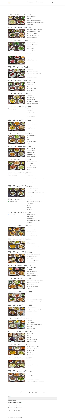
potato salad (29, 209)
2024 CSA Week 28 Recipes (20, 371)
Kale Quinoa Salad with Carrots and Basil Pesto (34, 324)
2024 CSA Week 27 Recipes (20, 358)
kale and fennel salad (30, 152)
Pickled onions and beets (31, 75)
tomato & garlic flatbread (31, 167)
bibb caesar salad (30, 108)
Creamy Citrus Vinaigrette (31, 141)
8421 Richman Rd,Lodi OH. (41, 2)
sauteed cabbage (30, 163)
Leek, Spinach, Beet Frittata (31, 16)
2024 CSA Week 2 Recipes (19, 27)
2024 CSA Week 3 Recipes (19, 41)
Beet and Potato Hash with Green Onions (34, 20)
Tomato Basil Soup (30, 203)
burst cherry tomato (30, 194)
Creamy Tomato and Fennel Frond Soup (33, 348)
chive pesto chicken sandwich (32, 33)
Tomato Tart (29, 288)
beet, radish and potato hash (32, 77)
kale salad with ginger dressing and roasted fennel (35, 192)
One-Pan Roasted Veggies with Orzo (33, 260)
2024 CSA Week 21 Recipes (20, 278)
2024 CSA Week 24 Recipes (20, 318)
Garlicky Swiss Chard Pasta (31, 135)
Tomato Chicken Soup (30, 322)
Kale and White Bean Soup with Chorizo (33, 31)
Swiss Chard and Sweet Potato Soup (33, 346)
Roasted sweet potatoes (31, 363)
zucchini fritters (29, 269)
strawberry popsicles (30, 69)
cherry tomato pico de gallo (31, 315)
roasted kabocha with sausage (32, 235)
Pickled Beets (29, 337)
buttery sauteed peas (30, 48)
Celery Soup (29, 335)
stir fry (28, 367)
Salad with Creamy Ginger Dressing (33, 282)
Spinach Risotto (29, 352)
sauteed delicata (30, 122)
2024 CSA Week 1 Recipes (19, 14)
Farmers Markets (21, 7)
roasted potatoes (30, 258)
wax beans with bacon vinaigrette (32, 188)
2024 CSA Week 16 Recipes (20, 212)
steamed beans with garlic (31, 165)
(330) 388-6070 (30, 2)
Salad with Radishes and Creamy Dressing (34, 73)
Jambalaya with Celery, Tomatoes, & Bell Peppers (35, 301)
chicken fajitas (29, 196)
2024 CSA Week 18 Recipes (20, 239)
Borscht (28, 86)
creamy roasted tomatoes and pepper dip (34, 309)
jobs (45, 7)
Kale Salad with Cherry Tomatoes (32, 286)
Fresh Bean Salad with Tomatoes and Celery (34, 299)
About (27, 7)
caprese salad (29, 114)
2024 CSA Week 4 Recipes (19, 54)
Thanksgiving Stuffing (30, 375)
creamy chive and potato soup (32, 156)
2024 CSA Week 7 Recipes (19, 93)
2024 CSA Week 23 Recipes (20, 305)
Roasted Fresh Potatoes (31, 180)
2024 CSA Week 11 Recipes (19, 146)
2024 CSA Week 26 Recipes (20, 344)
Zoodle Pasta (29, 95)
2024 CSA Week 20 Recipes (20, 265)
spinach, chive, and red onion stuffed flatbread (34, 29)
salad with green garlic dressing (32, 42)
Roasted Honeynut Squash (31, 214)
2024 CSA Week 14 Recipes (20, 186)
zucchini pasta (29, 222)
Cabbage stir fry (30, 143)
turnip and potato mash (31, 150)
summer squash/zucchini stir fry (32, 229)
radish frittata (29, 326)
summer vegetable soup (31, 154)
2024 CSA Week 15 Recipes (20, 199)
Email (9, 396)
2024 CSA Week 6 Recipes (19, 80)
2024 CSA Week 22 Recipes (20, 292)
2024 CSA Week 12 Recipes (20, 159)
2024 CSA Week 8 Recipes (19, 107)
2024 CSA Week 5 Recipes (19, 67)
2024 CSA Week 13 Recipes (20, 173)
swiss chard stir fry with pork (32, 311)
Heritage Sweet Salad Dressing (32, 256)
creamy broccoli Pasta (31, 116)
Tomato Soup (29, 320)
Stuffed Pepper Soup (30, 284)
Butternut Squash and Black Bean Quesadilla (34, 201)
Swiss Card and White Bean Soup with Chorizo (34, 295)
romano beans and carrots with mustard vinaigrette (35, 178)
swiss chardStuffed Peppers (31, 341)
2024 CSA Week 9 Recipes (19, 120)
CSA (8, 7)
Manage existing (17, 410)
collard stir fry (29, 18)
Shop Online (13, 7)
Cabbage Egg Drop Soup (31, 24)
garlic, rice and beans (30, 273)
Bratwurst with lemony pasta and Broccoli (34, 101)
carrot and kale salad (30, 46)
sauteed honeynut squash (31, 307)
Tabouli (28, 373)
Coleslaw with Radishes (31, 82)
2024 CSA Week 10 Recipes (20, 133)
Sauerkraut (29, 207)
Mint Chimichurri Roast (31, 99)
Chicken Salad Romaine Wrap (32, 161)
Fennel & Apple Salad (30, 112)
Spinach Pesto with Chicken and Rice (33, 379)
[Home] (9, 2)
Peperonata (29, 205)
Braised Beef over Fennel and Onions (33, 377)
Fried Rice (29, 169)
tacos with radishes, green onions (32, 44)
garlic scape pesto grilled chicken (32, 71)
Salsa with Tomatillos (30, 216)
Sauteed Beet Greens (30, 84)
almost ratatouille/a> (30, 182)
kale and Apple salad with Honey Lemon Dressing (35, 22)
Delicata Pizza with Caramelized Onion (33, 254)
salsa (28, 139)
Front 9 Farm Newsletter (13, 404)
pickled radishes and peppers (32, 271)
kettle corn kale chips (30, 97)
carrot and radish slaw (31, 262)
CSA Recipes (40, 7)
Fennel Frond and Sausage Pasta (32, 190)
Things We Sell (33, 7)
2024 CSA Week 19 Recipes (20, 252)
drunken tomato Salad (31, 148)
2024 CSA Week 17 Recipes (20, 226)
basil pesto (29, 293)
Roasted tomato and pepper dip (32, 275)
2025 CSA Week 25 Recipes (20, 331)
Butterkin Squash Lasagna (31, 267)
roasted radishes (30, 333)
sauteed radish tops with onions (32, 50)
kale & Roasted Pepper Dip (31, 328)
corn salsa (29, 227)
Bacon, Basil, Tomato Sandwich (32, 339)
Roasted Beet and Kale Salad (32, 37)
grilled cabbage (29, 110)
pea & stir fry (29, 63)
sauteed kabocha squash (31, 231)
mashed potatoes (30, 233)
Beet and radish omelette (31, 297)
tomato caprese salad (30, 218)
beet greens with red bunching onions (33, 35)
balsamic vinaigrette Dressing (32, 88)
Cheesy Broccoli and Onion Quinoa (32, 176)
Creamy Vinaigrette (30, 90)
